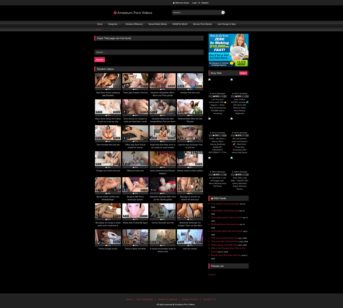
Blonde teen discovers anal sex (226, 255)
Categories (112, 24)
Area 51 (212, 274)
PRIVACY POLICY (190, 299)
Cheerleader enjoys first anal (224, 210)
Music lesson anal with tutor (224, 244)
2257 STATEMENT (145, 299)
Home (99, 24)
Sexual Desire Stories (158, 24)
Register (205, 2)
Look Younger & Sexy (226, 24)
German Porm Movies (202, 24)
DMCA (129, 299)
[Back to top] (335, 298)
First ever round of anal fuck (224, 237)
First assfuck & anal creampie (225, 203)
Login (194, 2)
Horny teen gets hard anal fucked (227, 231)
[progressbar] (217, 96)
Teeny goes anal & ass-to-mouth (226, 217)
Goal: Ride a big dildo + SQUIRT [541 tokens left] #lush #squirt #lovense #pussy (239, 183)
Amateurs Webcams (134, 24)
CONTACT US (209, 299)
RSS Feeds (220, 198)
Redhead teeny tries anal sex (225, 224)
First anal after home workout (225, 241)
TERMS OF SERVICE (167, 299)
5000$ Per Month (180, 24)
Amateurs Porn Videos (134, 12)
